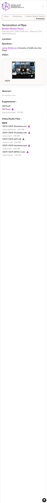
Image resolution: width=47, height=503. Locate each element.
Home (6, 16)
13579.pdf (6, 109)
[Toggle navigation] (43, 6)
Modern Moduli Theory (35, 16)
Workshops (17, 16)
